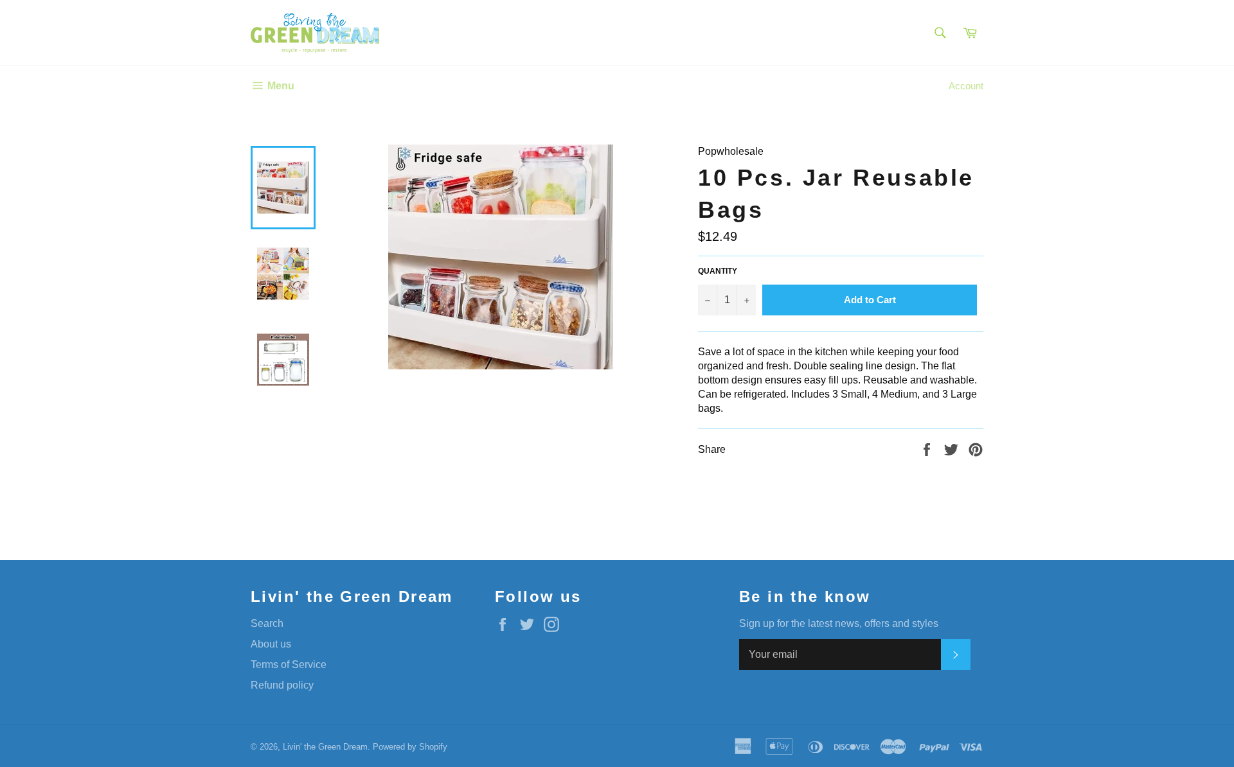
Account (966, 85)
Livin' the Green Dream (325, 747)
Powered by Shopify (410, 747)
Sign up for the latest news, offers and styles (838, 623)
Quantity (717, 271)
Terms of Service (288, 664)
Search (267, 623)
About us (271, 644)
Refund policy (282, 685)
